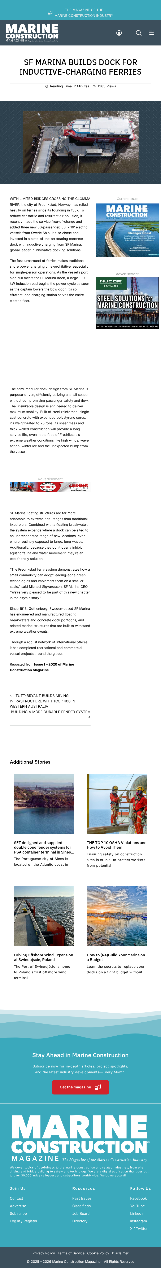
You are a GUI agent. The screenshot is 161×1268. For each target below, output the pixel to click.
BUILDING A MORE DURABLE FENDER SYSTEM (51, 712)
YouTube (137, 1206)
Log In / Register (23, 1221)
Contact (16, 1198)
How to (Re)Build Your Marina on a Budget (116, 957)
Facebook (138, 1198)
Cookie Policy (98, 1253)
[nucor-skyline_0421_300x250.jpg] (127, 328)
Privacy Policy (43, 1253)
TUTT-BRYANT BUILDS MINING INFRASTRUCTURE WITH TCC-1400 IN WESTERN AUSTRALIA (42, 701)
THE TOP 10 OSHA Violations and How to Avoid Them (117, 845)
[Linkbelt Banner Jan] (50, 491)
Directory (79, 1221)
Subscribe (18, 1213)
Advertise (18, 1206)
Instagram (138, 1221)
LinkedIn (137, 1213)
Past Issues (82, 1198)
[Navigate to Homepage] (32, 33)
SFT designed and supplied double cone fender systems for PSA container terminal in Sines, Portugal (43, 849)
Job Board (81, 1213)
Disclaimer (120, 1253)
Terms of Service (71, 1253)
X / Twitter (139, 1229)
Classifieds (81, 1206)
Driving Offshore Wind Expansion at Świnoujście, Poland (43, 957)
